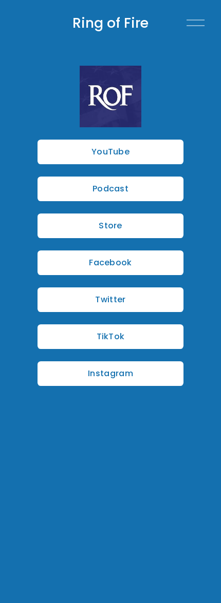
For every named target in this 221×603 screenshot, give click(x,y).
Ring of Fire (110, 22)
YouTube (110, 152)
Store (110, 225)
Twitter (110, 299)
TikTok (111, 336)
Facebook (110, 262)
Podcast (110, 188)
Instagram (110, 373)
